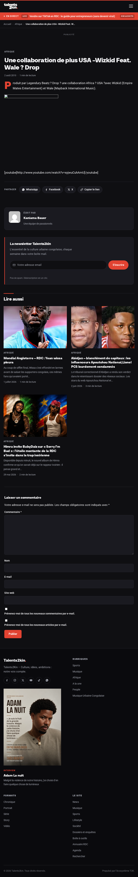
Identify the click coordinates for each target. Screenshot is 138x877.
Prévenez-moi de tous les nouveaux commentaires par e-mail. (39, 613)
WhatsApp (32, 189)
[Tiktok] (39, 680)
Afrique (18, 24)
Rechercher (79, 856)
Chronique (9, 802)
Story (7, 820)
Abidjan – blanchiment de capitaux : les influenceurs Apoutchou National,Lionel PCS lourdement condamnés (101, 362)
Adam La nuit (14, 775)
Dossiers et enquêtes (84, 832)
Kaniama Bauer (35, 218)
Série (6, 814)
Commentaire (13, 512)
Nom (7, 560)
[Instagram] (15, 680)
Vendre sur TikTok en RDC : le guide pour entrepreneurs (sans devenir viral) (69, 16)
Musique (77, 671)
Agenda (77, 850)
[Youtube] (31, 680)
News (76, 802)
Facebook (54, 189)
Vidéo (7, 826)
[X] (23, 680)
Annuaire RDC (80, 844)
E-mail (8, 576)
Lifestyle (77, 820)
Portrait (8, 808)
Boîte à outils (80, 838)
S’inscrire (118, 265)
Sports (76, 665)
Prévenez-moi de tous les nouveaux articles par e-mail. (35, 625)
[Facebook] (7, 680)
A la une (77, 683)
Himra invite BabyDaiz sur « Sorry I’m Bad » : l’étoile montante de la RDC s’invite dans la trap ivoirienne (32, 450)
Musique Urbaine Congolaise (88, 695)
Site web (9, 592)
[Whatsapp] (47, 680)
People (76, 689)
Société (77, 826)
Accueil (7, 24)
